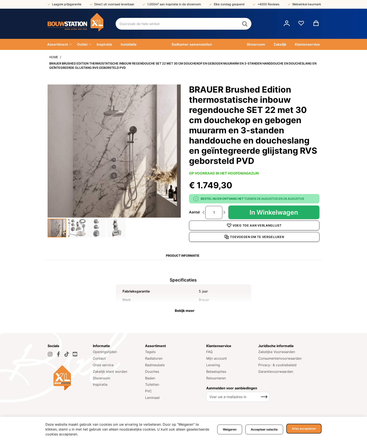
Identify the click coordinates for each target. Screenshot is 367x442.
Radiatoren (153, 358)
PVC (148, 391)
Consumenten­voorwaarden (280, 358)
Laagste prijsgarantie (66, 4)
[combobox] (183, 24)
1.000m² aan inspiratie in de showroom (174, 4)
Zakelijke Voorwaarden (276, 352)
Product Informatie (182, 255)
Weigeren (230, 429)
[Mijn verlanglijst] (301, 25)
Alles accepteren (304, 428)
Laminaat (152, 398)
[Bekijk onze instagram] (50, 354)
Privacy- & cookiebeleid (277, 365)
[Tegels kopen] (82, 24)
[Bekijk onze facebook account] (58, 354)
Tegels (150, 352)
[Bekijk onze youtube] (75, 354)
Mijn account (216, 358)
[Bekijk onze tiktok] (66, 354)
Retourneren (216, 378)
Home (53, 57)
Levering (213, 365)
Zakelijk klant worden (110, 371)
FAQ (209, 352)
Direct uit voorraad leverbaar (114, 4)
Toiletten (152, 384)
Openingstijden (105, 352)
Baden (150, 378)
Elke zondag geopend (229, 4)
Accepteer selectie (264, 429)
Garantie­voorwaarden (275, 371)
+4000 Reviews (268, 4)
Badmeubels (155, 365)
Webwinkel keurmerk (306, 4)
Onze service (103, 365)
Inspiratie (100, 384)
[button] (287, 23)
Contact (99, 358)
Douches (152, 371)
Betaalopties (216, 371)
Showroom (101, 378)
